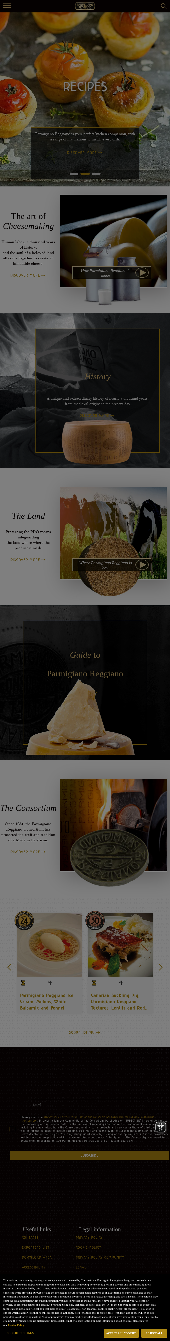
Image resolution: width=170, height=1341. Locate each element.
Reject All (154, 1333)
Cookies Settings (20, 1333)
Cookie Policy (16, 1324)
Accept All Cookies (121, 1333)
